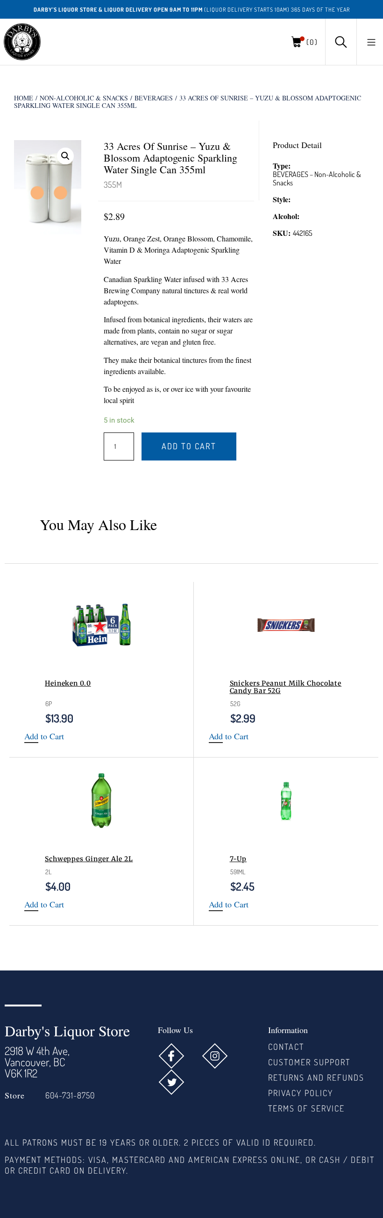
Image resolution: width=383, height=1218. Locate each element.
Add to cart (189, 446)
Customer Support (309, 1062)
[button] (371, 42)
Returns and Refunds (316, 1077)
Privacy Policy (300, 1093)
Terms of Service (306, 1108)
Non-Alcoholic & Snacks (84, 97)
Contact (286, 1046)
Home (23, 97)
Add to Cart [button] (44, 736)
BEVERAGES (154, 97)
